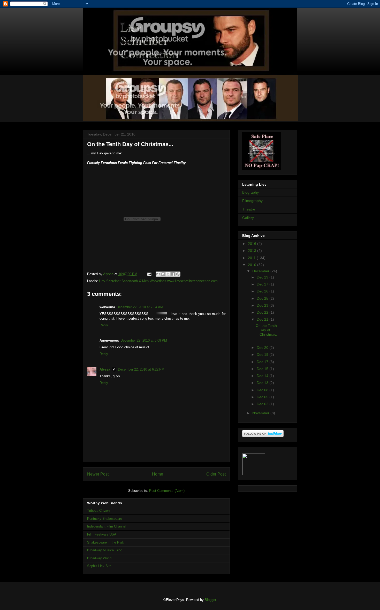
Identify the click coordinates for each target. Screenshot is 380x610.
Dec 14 (263, 376)
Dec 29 (263, 277)
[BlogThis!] (163, 274)
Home (157, 474)
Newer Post (98, 474)
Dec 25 (263, 298)
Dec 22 (263, 312)
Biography (250, 192)
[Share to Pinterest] (177, 274)
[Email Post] (149, 274)
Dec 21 (263, 319)
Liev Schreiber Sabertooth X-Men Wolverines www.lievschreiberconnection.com (158, 281)
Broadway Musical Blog (104, 550)
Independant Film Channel (106, 526)
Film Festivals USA (101, 534)
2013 (252, 250)
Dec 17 (263, 362)
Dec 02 (263, 404)
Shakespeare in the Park (105, 542)
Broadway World (99, 558)
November (261, 413)
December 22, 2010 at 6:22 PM (141, 369)
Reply (104, 325)
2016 (252, 244)
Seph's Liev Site (99, 566)
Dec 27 (263, 284)
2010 (252, 265)
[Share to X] (168, 274)
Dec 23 (263, 305)
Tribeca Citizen (98, 511)
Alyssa (105, 369)
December (261, 271)
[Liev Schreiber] (253, 474)
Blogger (210, 600)
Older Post (216, 474)
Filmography (252, 201)
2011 (252, 258)
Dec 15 (263, 369)
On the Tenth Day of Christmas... (266, 332)
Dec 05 (263, 397)
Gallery (248, 218)
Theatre (248, 209)
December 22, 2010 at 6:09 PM (143, 340)
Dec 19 (263, 354)
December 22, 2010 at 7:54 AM (140, 307)
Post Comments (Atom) (167, 491)
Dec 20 (263, 347)
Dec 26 (263, 291)
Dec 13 (263, 383)
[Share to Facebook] (173, 274)
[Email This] (158, 274)
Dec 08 (263, 390)
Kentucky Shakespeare (104, 519)
